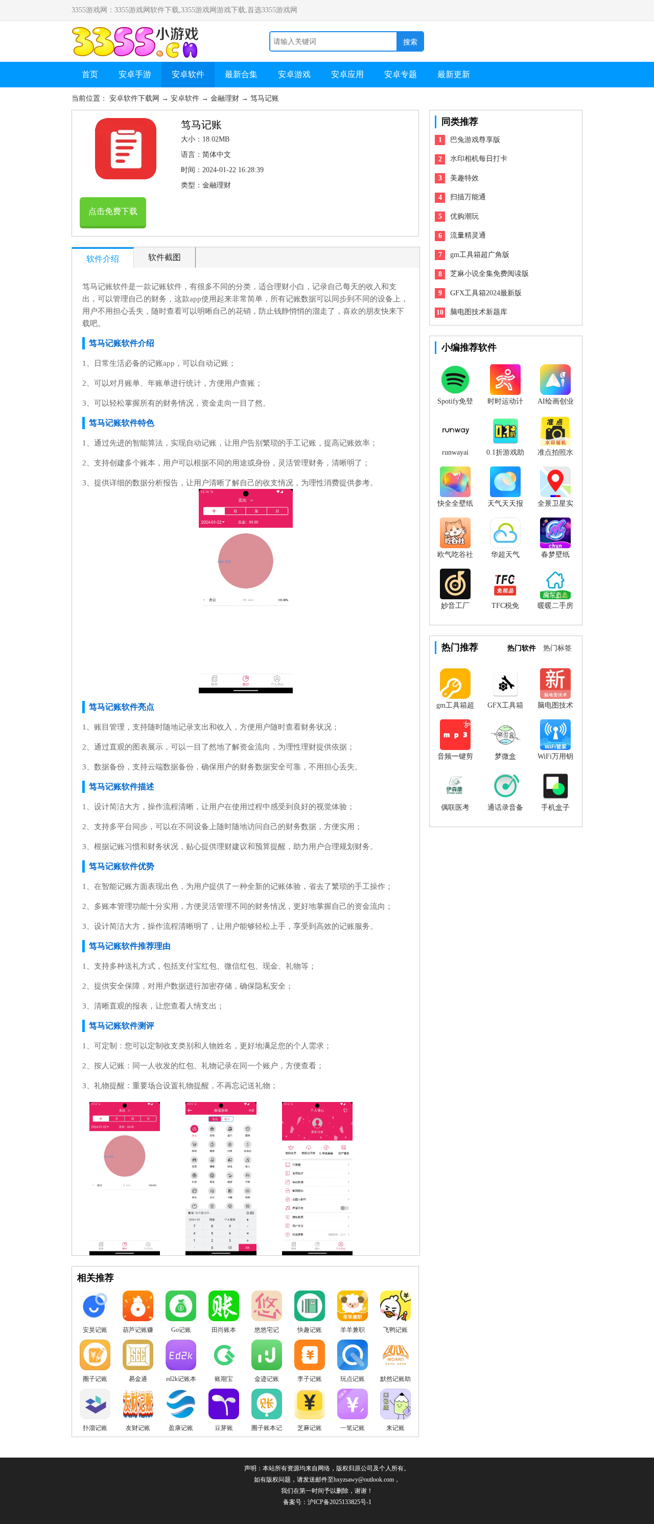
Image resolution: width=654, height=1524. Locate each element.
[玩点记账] (352, 1357)
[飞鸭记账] (395, 1308)
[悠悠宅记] (266, 1308)
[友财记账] (138, 1406)
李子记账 (309, 1378)
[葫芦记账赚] (138, 1308)
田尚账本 (224, 1329)
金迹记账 (266, 1378)
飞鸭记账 (395, 1329)
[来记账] (395, 1406)
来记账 (395, 1428)
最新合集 (241, 74)
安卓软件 (188, 74)
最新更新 (453, 74)
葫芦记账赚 (138, 1329)
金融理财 (226, 98)
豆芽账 (224, 1428)
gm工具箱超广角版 (479, 255)
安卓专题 (400, 74)
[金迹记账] (266, 1357)
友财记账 (138, 1428)
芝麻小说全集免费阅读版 (489, 273)
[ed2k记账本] (181, 1357)
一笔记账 (352, 1428)
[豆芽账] (223, 1406)
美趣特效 (464, 178)
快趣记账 (309, 1329)
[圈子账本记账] (266, 1406)
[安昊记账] (95, 1308)
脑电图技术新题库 (478, 312)
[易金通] (138, 1357)
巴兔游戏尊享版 (475, 140)
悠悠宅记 (266, 1329)
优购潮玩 (464, 216)
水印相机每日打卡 (478, 158)
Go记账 (181, 1329)
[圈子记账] (95, 1357)
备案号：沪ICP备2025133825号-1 (327, 1502)
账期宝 (224, 1378)
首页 (90, 74)
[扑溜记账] (95, 1406)
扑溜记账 (95, 1428)
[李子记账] (309, 1357)
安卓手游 (135, 74)
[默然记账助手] (395, 1357)
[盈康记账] (181, 1406)
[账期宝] (223, 1357)
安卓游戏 (294, 74)
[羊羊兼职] (352, 1308)
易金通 (138, 1378)
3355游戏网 (138, 32)
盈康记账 (181, 1428)
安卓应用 (347, 74)
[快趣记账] (309, 1308)
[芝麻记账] (309, 1406)
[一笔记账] (352, 1406)
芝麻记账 (309, 1428)
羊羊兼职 (352, 1329)
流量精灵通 (468, 235)
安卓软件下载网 (135, 98)
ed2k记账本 (181, 1378)
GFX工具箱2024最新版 (486, 293)
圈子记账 (95, 1378)
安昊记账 (95, 1329)
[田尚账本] (223, 1308)
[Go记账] (181, 1308)
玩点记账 (352, 1378)
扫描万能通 (468, 197)
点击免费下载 (112, 211)
